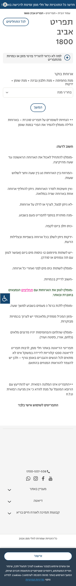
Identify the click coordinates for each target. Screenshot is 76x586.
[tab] (38, 58)
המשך (38, 108)
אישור (38, 556)
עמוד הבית (64, 13)
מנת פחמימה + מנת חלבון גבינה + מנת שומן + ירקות (42, 82)
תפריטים (51, 13)
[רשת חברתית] (50, 478)
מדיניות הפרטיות (35, 579)
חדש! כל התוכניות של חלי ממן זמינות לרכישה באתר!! (38, 5)
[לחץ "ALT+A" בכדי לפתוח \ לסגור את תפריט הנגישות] (5, 298)
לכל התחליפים (16, 22)
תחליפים (27, 290)
